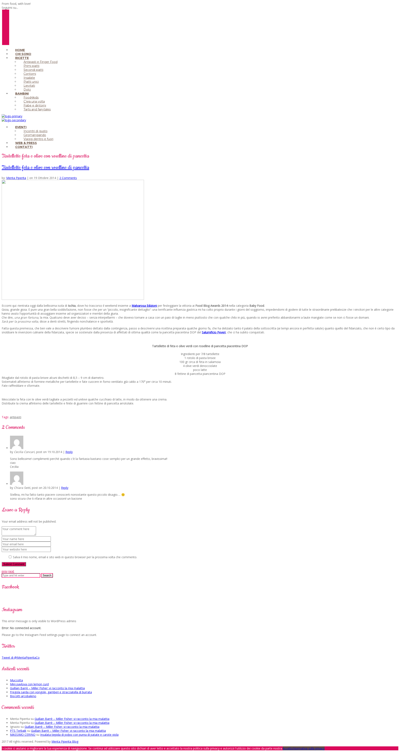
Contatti (23, 147)
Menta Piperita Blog (64, 741)
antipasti (15, 417)
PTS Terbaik (18, 731)
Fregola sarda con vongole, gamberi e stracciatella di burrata (51, 692)
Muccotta (16, 680)
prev (5, 571)
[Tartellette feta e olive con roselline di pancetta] (73, 299)
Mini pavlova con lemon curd (29, 684)
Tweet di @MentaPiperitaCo (21, 657)
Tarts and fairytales (37, 109)
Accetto (288, 748)
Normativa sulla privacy (309, 748)
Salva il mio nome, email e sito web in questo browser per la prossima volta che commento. (75, 557)
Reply (69, 452)
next (11, 571)
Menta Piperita (16, 178)
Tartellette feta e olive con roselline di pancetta (45, 167)
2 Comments (68, 178)
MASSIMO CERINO (22, 735)
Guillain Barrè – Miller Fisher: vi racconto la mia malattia (47, 688)
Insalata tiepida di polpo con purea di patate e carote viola (79, 735)
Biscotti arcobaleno (23, 696)
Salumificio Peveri (214, 332)
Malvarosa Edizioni (144, 306)
